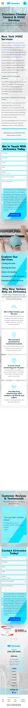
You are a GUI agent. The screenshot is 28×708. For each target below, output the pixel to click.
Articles (14, 682)
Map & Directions (14, 664)
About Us (14, 680)
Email (3, 167)
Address (4, 172)
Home (14, 671)
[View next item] (10, 538)
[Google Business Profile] (13, 692)
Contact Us (14, 685)
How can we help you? (7, 181)
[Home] (13, 3)
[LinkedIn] (15, 692)
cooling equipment (17, 45)
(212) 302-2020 (14, 651)
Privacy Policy (12, 209)
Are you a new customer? (8, 177)
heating (9, 45)
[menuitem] (3, 700)
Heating (14, 677)
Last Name (4, 158)
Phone (3, 162)
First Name (4, 153)
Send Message (14, 215)
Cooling (14, 674)
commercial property (16, 57)
